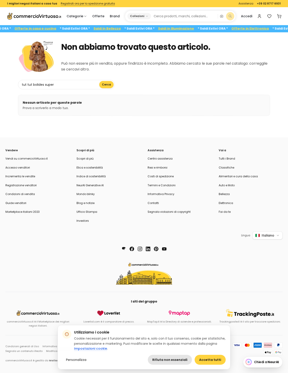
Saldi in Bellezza (112, 28)
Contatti (153, 203)
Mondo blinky (85, 194)
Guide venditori (15, 203)
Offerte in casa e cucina (40, 28)
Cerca (106, 84)
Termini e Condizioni (162, 185)
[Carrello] (279, 16)
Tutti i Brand (227, 158)
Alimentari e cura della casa (238, 176)
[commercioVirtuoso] (34, 16)
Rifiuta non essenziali (169, 360)
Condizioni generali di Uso (22, 346)
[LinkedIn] (148, 249)
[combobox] (184, 16)
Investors (82, 221)
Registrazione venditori (21, 185)
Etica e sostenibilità (89, 167)
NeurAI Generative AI (90, 185)
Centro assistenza (160, 158)
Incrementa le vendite (20, 176)
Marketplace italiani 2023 (22, 212)
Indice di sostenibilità (91, 176)
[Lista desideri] (269, 16)
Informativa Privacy (161, 194)
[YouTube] (164, 249)
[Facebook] (132, 249)
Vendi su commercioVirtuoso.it (26, 158)
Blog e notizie (85, 203)
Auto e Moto (227, 185)
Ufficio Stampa (86, 212)
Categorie (75, 16)
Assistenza (245, 3)
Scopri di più (85, 158)
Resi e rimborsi (157, 167)
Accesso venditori (17, 167)
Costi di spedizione (161, 176)
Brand (115, 16)
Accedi (246, 16)
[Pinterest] (156, 249)
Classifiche (226, 167)
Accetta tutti (210, 360)
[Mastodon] (124, 249)
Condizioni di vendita (20, 194)
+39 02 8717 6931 (269, 3)
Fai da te (225, 212)
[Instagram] (140, 249)
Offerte (98, 16)
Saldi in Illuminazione (181, 28)
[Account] (259, 16)
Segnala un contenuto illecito (24, 351)
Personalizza (76, 360)
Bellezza (224, 194)
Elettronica (226, 203)
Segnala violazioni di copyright (169, 212)
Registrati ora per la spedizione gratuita (88, 3)
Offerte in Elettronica (255, 28)
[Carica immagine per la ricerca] (221, 16)
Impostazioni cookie (90, 348)
